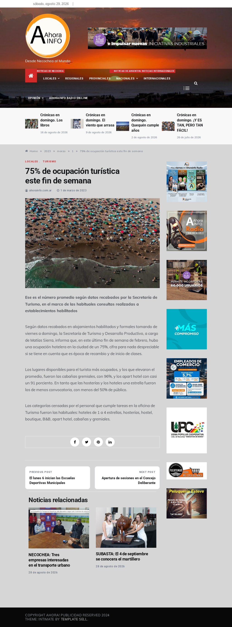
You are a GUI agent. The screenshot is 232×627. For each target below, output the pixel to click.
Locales (51, 75)
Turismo (49, 161)
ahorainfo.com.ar (40, 190)
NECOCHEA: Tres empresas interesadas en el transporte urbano (49, 560)
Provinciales (100, 78)
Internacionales (157, 75)
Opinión (34, 98)
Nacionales (127, 75)
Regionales (74, 78)
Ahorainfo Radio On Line (68, 98)
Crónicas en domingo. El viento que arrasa (100, 120)
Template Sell (74, 619)
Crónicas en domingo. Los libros (51, 120)
